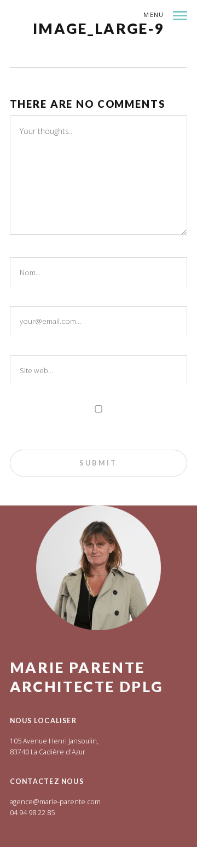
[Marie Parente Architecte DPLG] (103, 41)
